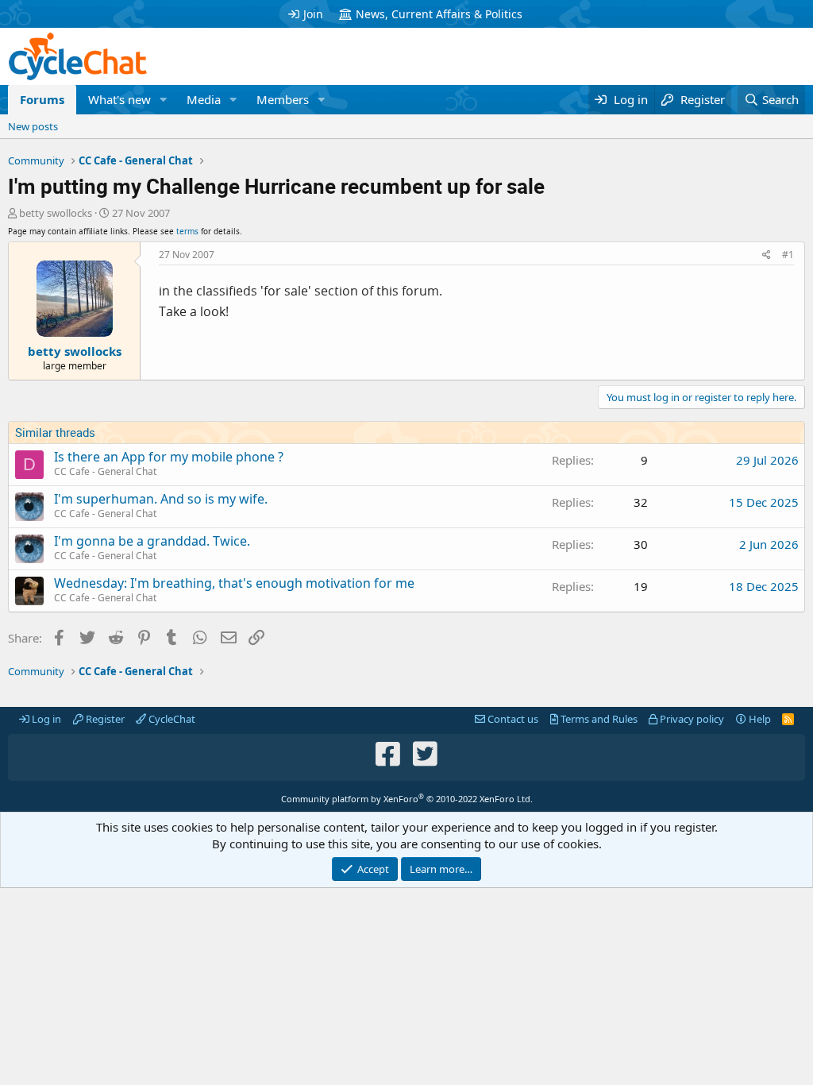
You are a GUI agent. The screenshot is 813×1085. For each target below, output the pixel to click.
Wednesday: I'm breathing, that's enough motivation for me (234, 583)
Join (313, 13)
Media (204, 99)
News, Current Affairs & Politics (439, 13)
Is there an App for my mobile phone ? (168, 456)
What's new (119, 99)
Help (758, 719)
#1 (788, 254)
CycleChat (170, 719)
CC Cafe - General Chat (105, 471)
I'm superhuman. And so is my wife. (161, 499)
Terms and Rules (598, 719)
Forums (42, 99)
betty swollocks (55, 213)
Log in (45, 719)
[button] (163, 99)
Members (282, 99)
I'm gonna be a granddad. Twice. (152, 541)
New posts (33, 126)
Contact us (511, 719)
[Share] (766, 255)
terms (187, 231)
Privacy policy (690, 719)
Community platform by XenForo (407, 799)
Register (104, 719)
